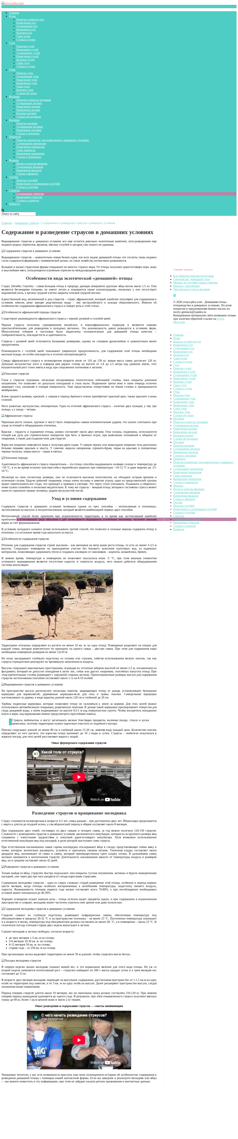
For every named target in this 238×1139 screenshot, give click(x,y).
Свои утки (23, 86)
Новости (14, 203)
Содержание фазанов (29, 167)
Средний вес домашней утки (191, 279)
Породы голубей (27, 180)
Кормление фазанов (28, 170)
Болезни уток (24, 89)
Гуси (12, 43)
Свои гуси (23, 63)
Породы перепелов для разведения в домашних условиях (52, 140)
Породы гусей (25, 46)
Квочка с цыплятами (186, 285)
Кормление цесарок (28, 130)
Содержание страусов (30, 193)
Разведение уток (26, 79)
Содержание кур (26, 26)
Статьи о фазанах (27, 173)
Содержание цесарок (29, 126)
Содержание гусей (28, 53)
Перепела (15, 136)
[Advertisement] (113, 1112)
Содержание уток (27, 76)
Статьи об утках (26, 93)
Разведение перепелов (30, 146)
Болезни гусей (25, 59)
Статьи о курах (26, 39)
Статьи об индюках (28, 116)
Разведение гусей (27, 56)
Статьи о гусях (25, 66)
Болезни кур (24, 32)
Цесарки (14, 120)
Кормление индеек (28, 110)
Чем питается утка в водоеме (191, 289)
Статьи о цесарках (28, 133)
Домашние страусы (27, 223)
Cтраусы (14, 190)
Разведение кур (26, 22)
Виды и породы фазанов (31, 163)
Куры (12, 16)
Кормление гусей (27, 49)
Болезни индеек (26, 113)
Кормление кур (26, 29)
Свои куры (23, 36)
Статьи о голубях (27, 187)
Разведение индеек (28, 106)
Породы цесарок (26, 123)
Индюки (14, 96)
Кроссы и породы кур (30, 19)
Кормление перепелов (30, 153)
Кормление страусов (29, 197)
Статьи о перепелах (28, 156)
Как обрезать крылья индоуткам (193, 275)
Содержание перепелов (31, 143)
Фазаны (14, 160)
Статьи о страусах (27, 200)
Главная (14, 12)
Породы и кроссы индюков (33, 99)
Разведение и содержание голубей (38, 183)
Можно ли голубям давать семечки (195, 282)
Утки (12, 69)
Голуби (13, 177)
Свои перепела (25, 150)
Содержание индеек (29, 103)
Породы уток (24, 73)
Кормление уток (26, 83)
